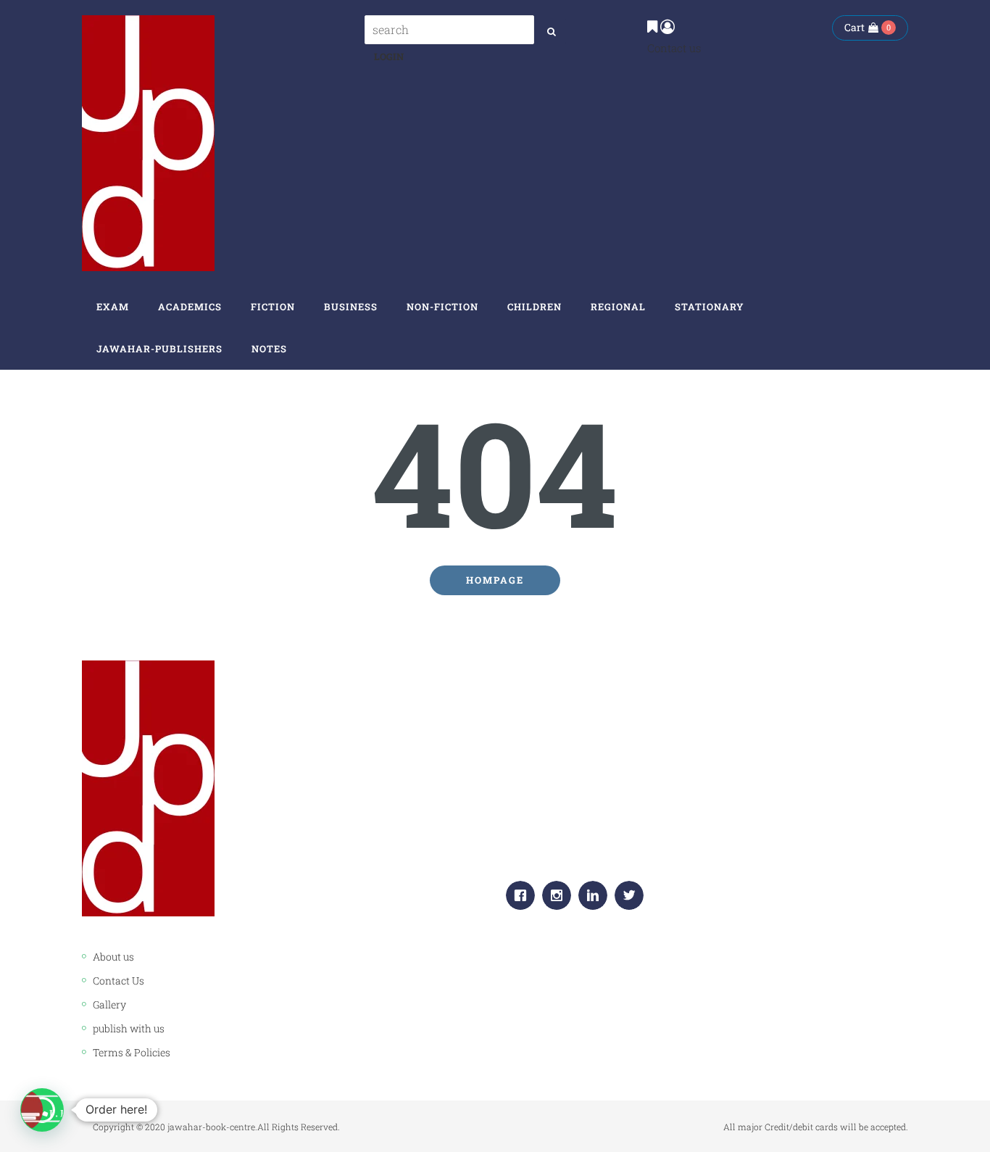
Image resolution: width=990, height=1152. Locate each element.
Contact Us (118, 980)
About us (113, 957)
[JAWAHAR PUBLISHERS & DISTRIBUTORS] (148, 143)
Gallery (109, 1004)
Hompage (495, 580)
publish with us (129, 1028)
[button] (42, 1110)
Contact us (674, 48)
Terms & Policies (131, 1052)
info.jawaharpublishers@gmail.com (628, 844)
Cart (854, 27)
